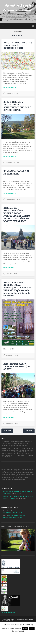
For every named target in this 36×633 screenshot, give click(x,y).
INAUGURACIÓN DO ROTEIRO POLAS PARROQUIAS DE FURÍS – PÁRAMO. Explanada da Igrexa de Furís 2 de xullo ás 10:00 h (17, 289)
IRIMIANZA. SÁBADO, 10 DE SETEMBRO (16, 172)
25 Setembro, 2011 (11, 162)
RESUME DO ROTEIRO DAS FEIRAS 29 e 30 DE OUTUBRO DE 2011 (17, 45)
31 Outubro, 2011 (10, 93)
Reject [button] (31, 628)
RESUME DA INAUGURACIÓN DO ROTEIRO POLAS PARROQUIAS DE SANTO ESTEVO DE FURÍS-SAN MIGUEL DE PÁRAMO (16, 214)
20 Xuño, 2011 (9, 423)
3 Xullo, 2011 (9, 273)
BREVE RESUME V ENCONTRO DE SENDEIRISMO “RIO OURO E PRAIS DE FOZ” (17, 105)
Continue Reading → (9, 87)
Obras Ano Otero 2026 (8, 612)
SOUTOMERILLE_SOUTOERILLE (12, 513)
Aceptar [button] (25, 628)
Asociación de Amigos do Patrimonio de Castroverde (18, 7)
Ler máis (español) (18, 631)
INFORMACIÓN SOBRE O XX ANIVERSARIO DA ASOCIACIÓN (14, 516)
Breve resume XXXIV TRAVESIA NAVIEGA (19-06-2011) (16, 366)
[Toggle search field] (33, 26)
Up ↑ (33, 621)
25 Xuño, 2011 (9, 355)
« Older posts (7, 431)
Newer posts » (29, 431)
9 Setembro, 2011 (10, 199)
